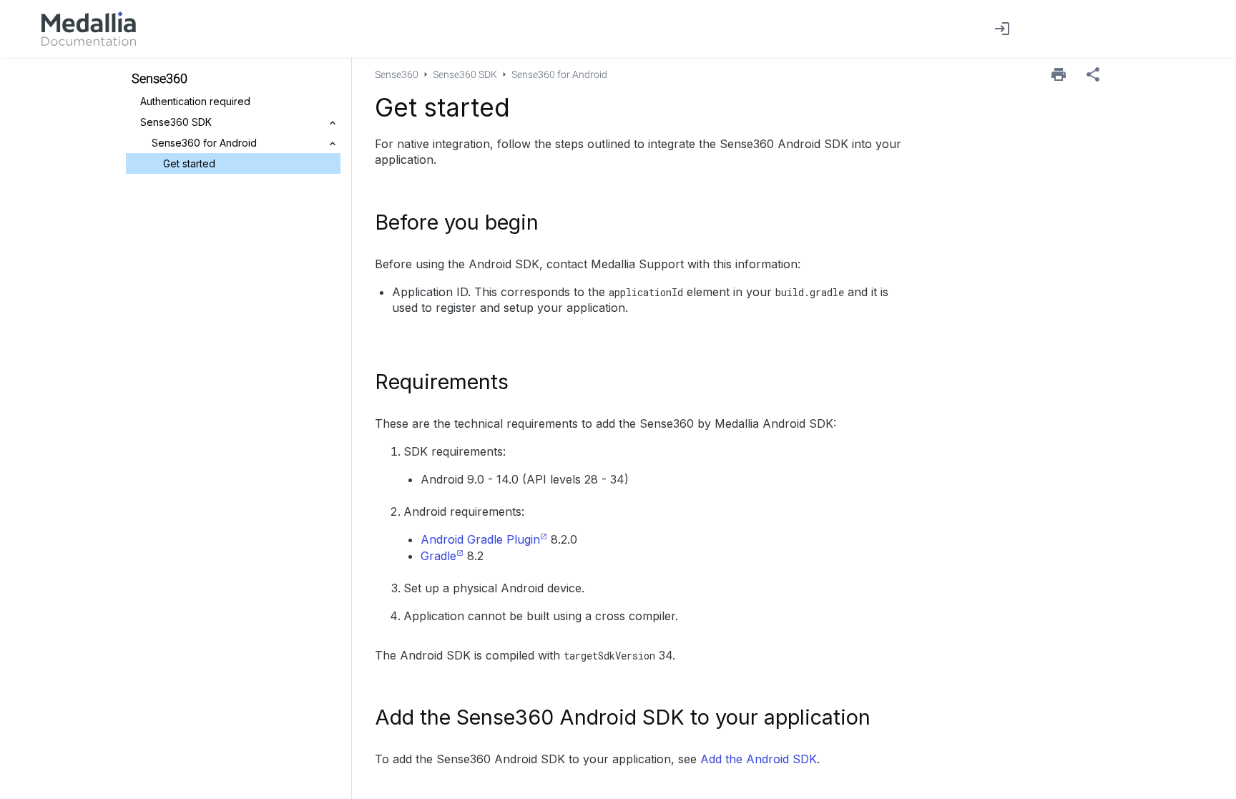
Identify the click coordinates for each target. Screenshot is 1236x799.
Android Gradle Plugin (480, 539)
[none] (1093, 74)
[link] (88, 28)
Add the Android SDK (758, 759)
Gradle (438, 556)
